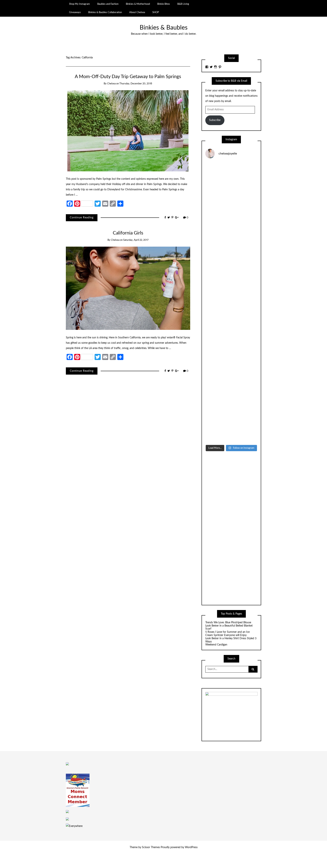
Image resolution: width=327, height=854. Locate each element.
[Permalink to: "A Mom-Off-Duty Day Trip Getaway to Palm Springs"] (127, 130)
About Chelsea (137, 12)
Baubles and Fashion (107, 4)
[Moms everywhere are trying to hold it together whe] (231, 333)
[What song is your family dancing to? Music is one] (231, 364)
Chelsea (111, 83)
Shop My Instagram (79, 4)
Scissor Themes (151, 847)
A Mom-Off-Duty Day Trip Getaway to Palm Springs (128, 76)
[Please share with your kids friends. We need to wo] (231, 177)
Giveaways (75, 12)
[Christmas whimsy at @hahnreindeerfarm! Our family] (231, 240)
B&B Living (183, 4)
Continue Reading (81, 217)
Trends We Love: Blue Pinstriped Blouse (228, 622)
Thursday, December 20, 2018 (135, 83)
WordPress (191, 847)
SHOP (155, 12)
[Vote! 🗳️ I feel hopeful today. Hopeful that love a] (231, 271)
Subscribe (214, 120)
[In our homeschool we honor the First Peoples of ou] (231, 396)
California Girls (128, 233)
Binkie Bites (163, 4)
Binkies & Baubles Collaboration (105, 12)
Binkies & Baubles (164, 28)
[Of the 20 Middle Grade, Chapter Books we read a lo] (231, 208)
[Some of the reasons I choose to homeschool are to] (231, 302)
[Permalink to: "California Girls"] (128, 288)
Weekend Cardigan (216, 644)
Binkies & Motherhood (138, 4)
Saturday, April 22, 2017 (136, 240)
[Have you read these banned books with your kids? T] (231, 427)
